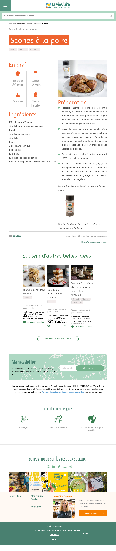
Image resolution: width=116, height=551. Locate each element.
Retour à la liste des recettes (23, 29)
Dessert (29, 24)
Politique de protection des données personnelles (63, 392)
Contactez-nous (54, 539)
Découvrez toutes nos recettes (58, 338)
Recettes (20, 24)
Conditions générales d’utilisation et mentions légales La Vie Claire (54, 530)
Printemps (23, 50)
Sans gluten (34, 50)
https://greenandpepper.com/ (94, 242)
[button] (19, 482)
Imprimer (17, 235)
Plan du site (54, 535)
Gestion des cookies (54, 526)
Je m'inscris (89, 368)
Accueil (12, 24)
